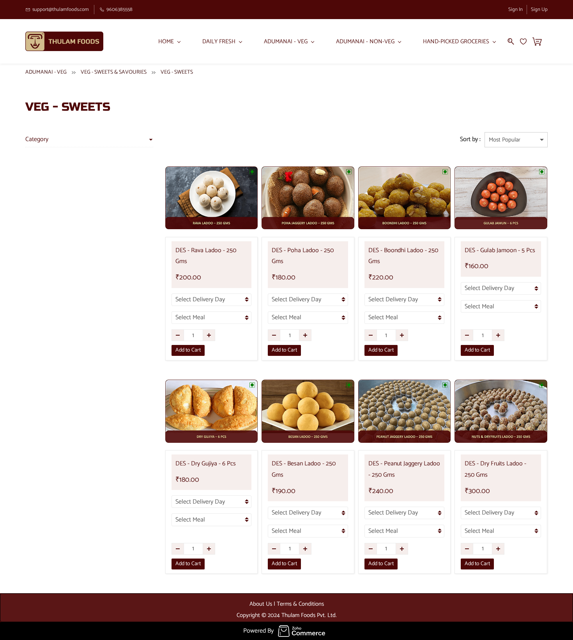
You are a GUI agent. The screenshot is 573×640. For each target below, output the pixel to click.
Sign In (515, 9)
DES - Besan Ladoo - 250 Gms (304, 469)
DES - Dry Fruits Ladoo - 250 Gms (495, 469)
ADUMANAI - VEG (46, 72)
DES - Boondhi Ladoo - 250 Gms (403, 256)
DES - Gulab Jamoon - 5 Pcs (500, 250)
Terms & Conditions (300, 604)
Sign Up (539, 9)
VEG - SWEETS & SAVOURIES (114, 72)
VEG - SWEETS (177, 72)
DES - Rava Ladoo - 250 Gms (205, 256)
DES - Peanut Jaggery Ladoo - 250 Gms (404, 469)
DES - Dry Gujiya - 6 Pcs (205, 463)
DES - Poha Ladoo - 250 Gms (303, 256)
